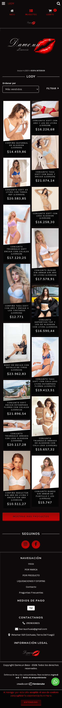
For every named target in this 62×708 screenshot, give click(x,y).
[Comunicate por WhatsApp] (55, 682)
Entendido (31, 702)
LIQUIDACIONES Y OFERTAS (31, 581)
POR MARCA (31, 569)
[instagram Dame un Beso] (25, 544)
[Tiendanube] (31, 685)
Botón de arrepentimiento (34, 677)
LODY (26, 70)
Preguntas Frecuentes (31, 592)
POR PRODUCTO (31, 575)
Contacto (31, 586)
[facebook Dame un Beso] (36, 544)
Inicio (19, 70)
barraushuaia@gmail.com (33, 629)
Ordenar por (9, 83)
